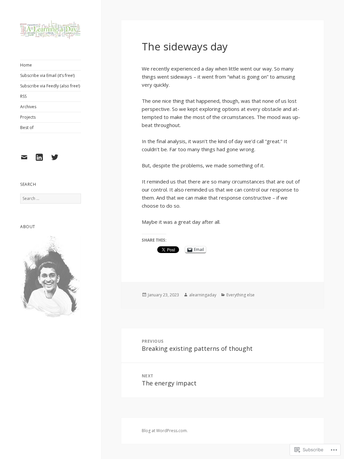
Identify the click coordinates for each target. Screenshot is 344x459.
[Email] (26, 161)
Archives (28, 107)
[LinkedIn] (41, 161)
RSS (23, 96)
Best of (27, 127)
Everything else (240, 295)
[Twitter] (57, 161)
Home (26, 65)
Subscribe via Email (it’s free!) (47, 75)
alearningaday (202, 295)
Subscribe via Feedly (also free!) (50, 86)
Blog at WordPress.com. (165, 430)
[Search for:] (50, 198)
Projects (28, 117)
